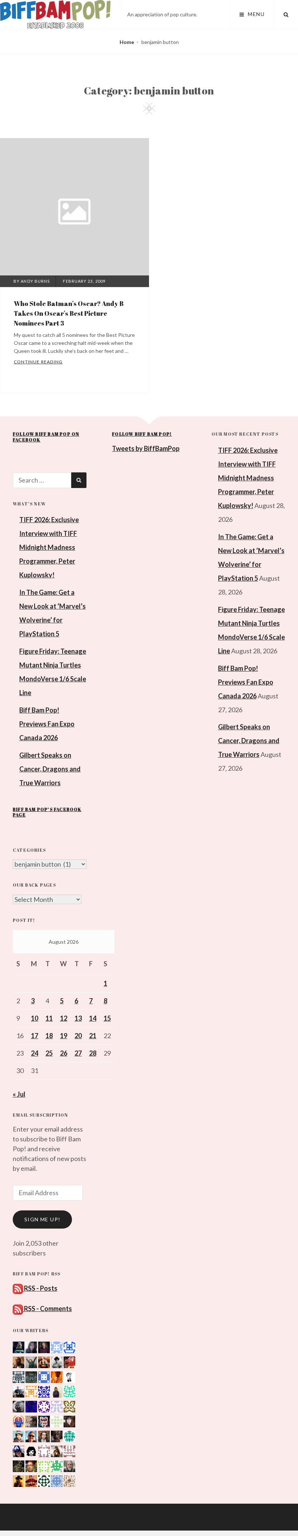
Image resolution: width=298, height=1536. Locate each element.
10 (34, 1018)
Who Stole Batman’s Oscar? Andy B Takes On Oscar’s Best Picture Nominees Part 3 (69, 313)
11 (49, 1018)
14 (92, 1018)
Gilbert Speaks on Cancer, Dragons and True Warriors (50, 769)
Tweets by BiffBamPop (146, 448)
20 (78, 1036)
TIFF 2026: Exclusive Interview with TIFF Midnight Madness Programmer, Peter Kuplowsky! (49, 547)
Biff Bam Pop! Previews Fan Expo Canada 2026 (46, 724)
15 (107, 1018)
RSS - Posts (40, 1288)
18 (49, 1036)
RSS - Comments (47, 1309)
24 (34, 1053)
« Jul (19, 1094)
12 (63, 1018)
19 (63, 1036)
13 (78, 1018)
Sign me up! (42, 1219)
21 (92, 1036)
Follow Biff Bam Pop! (142, 434)
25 (49, 1053)
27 (78, 1053)
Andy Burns (35, 281)
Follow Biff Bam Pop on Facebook (46, 437)
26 (63, 1053)
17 (34, 1036)
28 (92, 1053)
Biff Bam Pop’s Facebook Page (47, 812)
